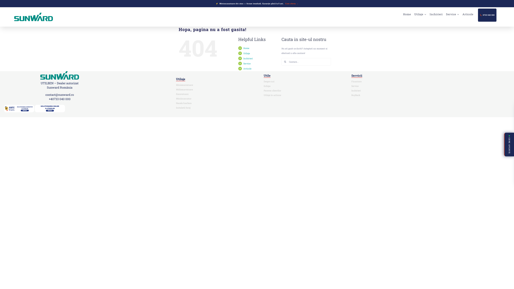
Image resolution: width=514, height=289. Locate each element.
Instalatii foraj (183, 107)
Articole (247, 68)
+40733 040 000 (60, 99)
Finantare (356, 81)
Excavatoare (182, 94)
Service (247, 63)
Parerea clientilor (272, 90)
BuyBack (355, 95)
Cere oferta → (291, 4)
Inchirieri (248, 58)
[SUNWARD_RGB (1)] (59, 72)
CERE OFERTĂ (509, 146)
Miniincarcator (183, 98)
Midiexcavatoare (184, 89)
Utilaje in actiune (272, 95)
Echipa (267, 86)
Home (246, 48)
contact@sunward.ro (59, 95)
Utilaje (246, 53)
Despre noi (269, 81)
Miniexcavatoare (184, 84)
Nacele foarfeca (184, 103)
